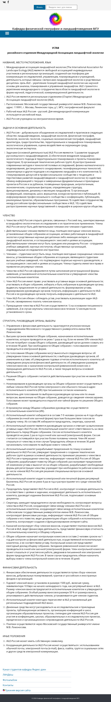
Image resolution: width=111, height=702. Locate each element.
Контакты (8, 685)
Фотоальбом (10, 680)
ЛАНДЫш (8, 674)
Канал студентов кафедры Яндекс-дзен (24, 669)
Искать (40, 7)
